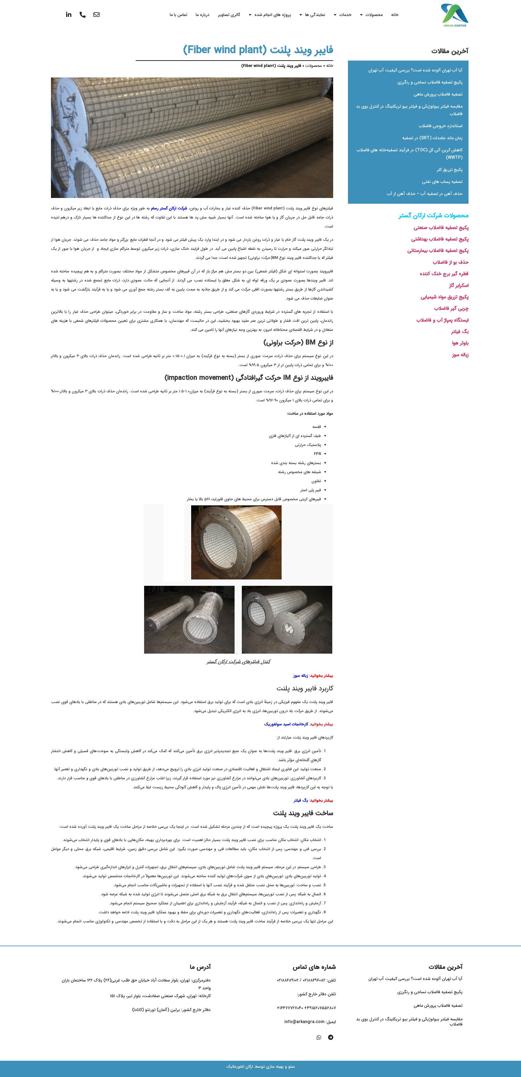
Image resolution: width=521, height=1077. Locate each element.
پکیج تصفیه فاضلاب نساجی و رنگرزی (430, 82)
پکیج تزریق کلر (450, 169)
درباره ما (203, 14)
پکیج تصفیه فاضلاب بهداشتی (440, 239)
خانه (395, 14)
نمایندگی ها (315, 14)
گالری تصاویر (229, 14)
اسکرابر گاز (459, 285)
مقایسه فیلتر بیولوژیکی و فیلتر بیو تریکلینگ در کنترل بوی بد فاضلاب (409, 1022)
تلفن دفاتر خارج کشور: (316, 994)
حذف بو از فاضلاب (451, 262)
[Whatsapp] (319, 1037)
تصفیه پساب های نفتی (442, 181)
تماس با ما (178, 14)
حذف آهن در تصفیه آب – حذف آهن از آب (425, 193)
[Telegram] (330, 1037)
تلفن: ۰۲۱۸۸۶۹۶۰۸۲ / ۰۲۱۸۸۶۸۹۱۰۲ (306, 980)
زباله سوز (460, 355)
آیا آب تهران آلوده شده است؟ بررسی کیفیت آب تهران (415, 70)
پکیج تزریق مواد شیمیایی (445, 297)
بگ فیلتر (460, 331)
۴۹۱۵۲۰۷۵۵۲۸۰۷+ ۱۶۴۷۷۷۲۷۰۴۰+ (306, 1008)
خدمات (345, 14)
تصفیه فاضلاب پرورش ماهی (438, 94)
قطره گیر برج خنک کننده (444, 274)
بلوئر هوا (460, 343)
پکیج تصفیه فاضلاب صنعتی (441, 227)
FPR (317, 454)
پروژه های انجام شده (272, 14)
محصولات (374, 14)
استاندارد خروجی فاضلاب (441, 126)
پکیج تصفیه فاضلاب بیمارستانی (438, 250)
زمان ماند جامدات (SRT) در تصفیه (432, 138)
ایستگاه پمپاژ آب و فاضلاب (443, 320)
